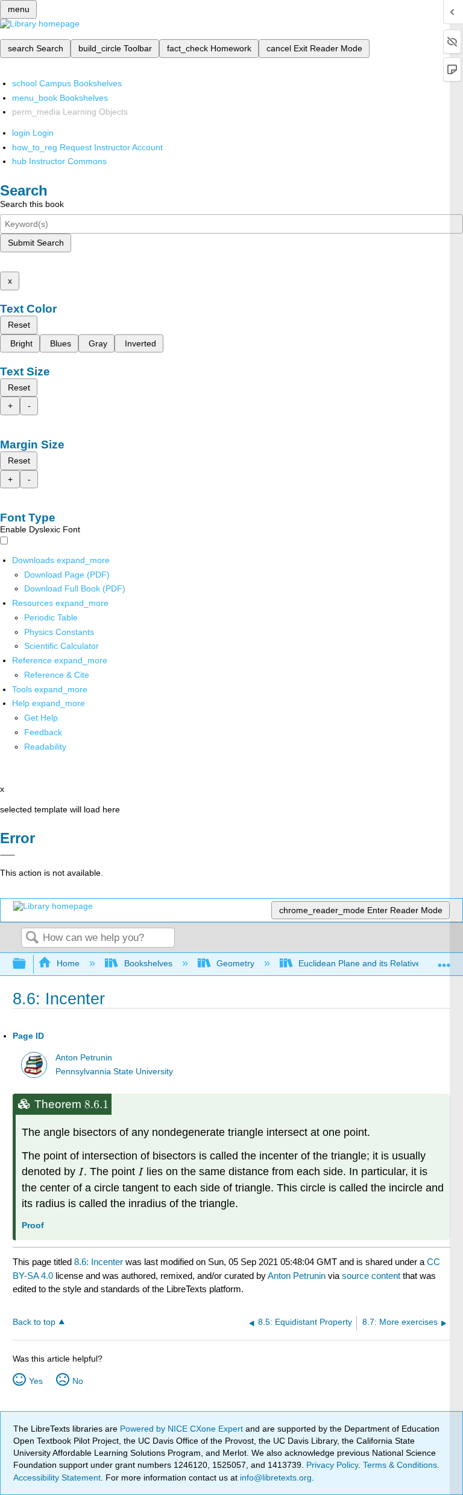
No (77, 1381)
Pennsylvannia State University (114, 1071)
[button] (43, 732)
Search (32, 938)
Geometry (235, 963)
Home (68, 963)
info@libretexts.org (275, 1477)
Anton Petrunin (83, 1057)
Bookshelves (148, 963)
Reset (19, 325)
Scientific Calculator (61, 646)
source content (371, 1275)
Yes (36, 1381)
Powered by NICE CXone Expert (182, 1428)
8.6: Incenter (98, 1262)
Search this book (32, 204)
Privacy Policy (332, 1465)
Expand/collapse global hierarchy (27, 964)
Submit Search (36, 242)
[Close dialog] (7, 855)
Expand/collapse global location (444, 960)
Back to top (34, 1322)
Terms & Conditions (400, 1465)
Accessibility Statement (57, 1477)
